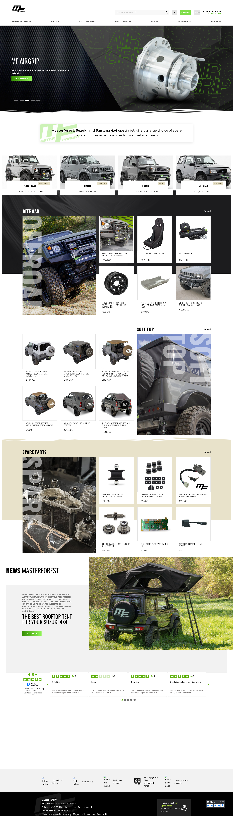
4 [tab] (33, 100)
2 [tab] (22, 100)
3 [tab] (27, 100)
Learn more (21, 92)
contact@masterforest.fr (81, 807)
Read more (32, 634)
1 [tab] (16, 100)
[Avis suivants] (208, 684)
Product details (116, 233)
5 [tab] (38, 100)
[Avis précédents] (48, 684)
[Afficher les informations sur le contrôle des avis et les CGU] (43, 689)
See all (207, 211)
